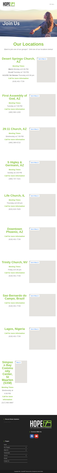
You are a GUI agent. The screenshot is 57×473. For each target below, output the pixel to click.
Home (5, 444)
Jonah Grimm (40, 471)
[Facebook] (32, 436)
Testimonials (7, 452)
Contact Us (6, 461)
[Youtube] (36, 436)
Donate (5, 458)
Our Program (7, 447)
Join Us (5, 455)
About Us (6, 450)
